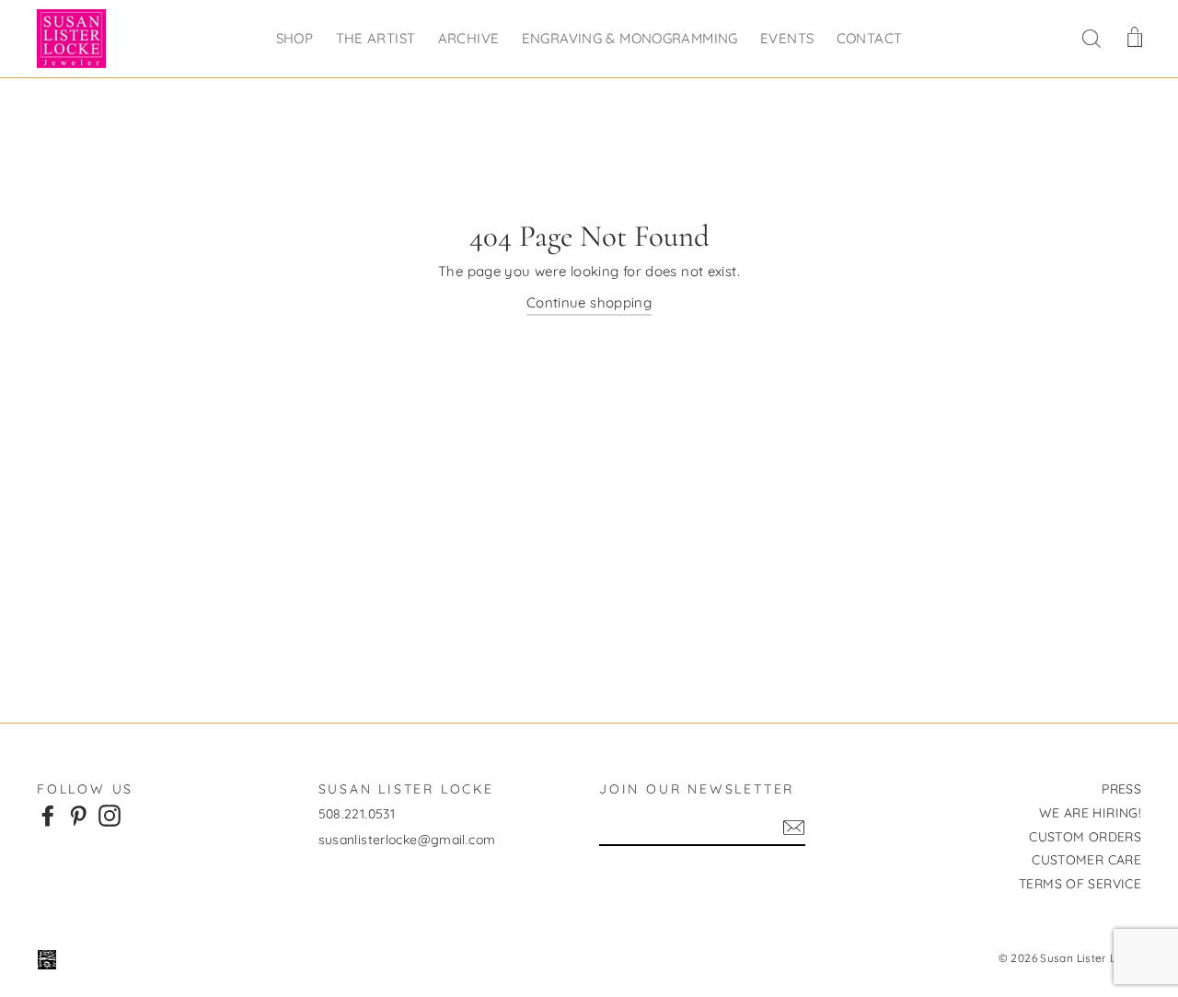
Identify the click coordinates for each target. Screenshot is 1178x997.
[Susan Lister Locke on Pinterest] (78, 815)
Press (1121, 789)
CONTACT (870, 38)
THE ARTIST (376, 38)
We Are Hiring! (1090, 813)
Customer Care (1086, 860)
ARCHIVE (469, 38)
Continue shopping (589, 302)
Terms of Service (1080, 883)
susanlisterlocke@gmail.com (407, 839)
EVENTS (787, 38)
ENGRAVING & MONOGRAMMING (630, 38)
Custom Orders (1085, 837)
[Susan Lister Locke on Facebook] (48, 815)
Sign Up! (793, 827)
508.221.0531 (357, 814)
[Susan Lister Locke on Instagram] (109, 815)
